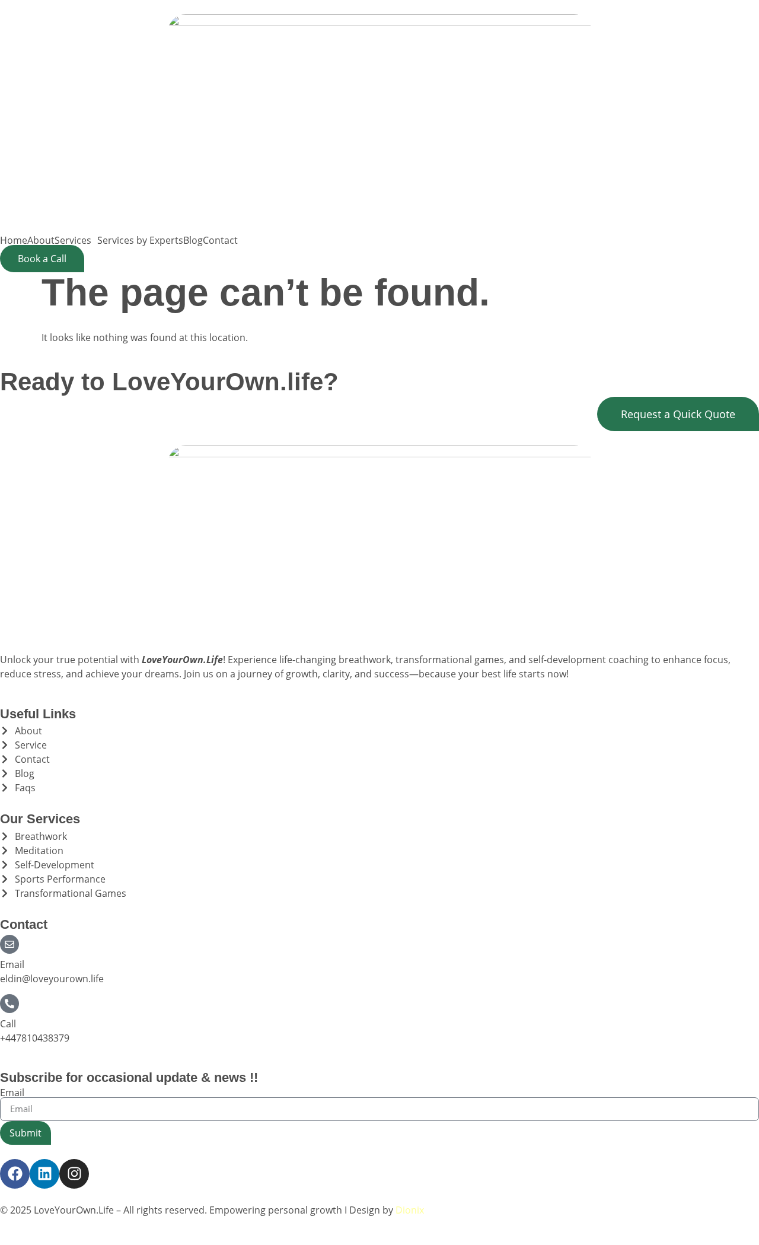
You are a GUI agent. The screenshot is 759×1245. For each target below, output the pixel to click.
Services (73, 240)
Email (12, 964)
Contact (220, 240)
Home (13, 240)
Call (8, 1023)
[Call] (9, 1003)
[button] (76, 240)
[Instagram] (74, 1174)
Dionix (410, 1210)
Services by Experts (140, 240)
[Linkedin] (44, 1174)
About (41, 240)
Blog (193, 240)
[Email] (9, 944)
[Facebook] (15, 1174)
